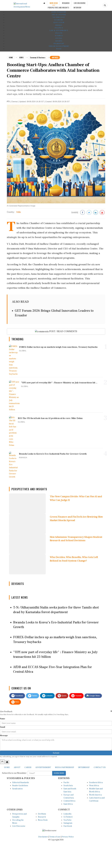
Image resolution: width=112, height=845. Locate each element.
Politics (59, 28)
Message (4, 735)
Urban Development (59, 46)
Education (58, 23)
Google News (94, 696)
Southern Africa (96, 782)
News (21, 57)
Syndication (17, 788)
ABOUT (17, 767)
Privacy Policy (68, 837)
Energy (58, 25)
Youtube (78, 696)
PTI (8, 102)
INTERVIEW (77, 7)
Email (2, 727)
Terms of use (55, 837)
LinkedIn (49, 696)
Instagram (68, 823)
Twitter (34, 696)
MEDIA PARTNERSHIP (64, 767)
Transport (58, 44)
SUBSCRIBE (59, 773)
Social (58, 38)
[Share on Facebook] (82, 213)
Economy (58, 20)
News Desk (43, 820)
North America (95, 795)
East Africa (68, 804)
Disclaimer (43, 837)
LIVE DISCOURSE (79, 3)
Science (59, 36)
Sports (58, 41)
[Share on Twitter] (89, 213)
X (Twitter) (68, 817)
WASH (58, 49)
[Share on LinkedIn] (95, 213)
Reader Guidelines (20, 785)
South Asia (68, 785)
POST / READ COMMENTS (63, 331)
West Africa (94, 785)
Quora (63, 696)
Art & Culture (59, 15)
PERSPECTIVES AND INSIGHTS (58, 7)
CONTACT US (100, 767)
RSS (17, 702)
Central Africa (69, 801)
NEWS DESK (54, 3)
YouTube (67, 820)
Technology (59, 17)
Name (2, 718)
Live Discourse (18, 826)
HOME (7, 767)
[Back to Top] (2, 761)
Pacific (66, 782)
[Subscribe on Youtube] (102, 213)
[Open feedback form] (7, 762)
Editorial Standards (20, 782)
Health (58, 33)
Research (42, 817)
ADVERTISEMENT (43, 767)
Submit (56, 753)
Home (11, 57)
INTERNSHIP (84, 767)
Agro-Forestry (58, 12)
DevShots (42, 814)
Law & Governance (58, 30)
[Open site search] (105, 5)
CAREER (27, 767)
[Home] (44, 3)
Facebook (19, 696)
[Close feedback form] (111, 711)
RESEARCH (65, 3)
